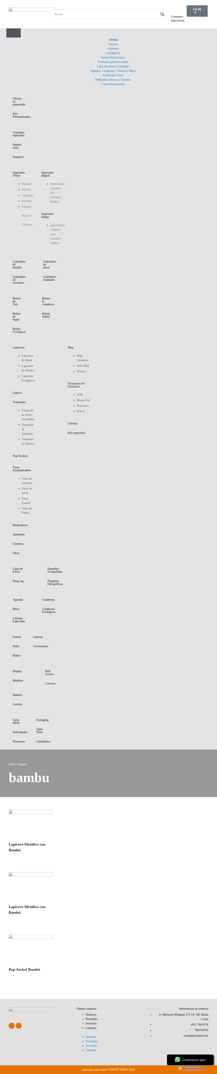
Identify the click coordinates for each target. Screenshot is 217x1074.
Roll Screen (49, 673)
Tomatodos (19, 402)
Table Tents (39, 731)
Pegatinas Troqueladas (54, 570)
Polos (16, 646)
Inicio (12, 764)
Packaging (42, 720)
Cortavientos (40, 646)
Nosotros (91, 1014)
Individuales (20, 732)
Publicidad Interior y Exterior (113, 79)
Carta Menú (16, 721)
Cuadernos (48, 599)
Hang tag (18, 581)
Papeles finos (17, 146)
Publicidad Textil (113, 75)
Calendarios (113, 53)
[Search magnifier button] (162, 14)
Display (17, 671)
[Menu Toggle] (13, 32)
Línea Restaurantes (113, 84)
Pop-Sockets (20, 456)
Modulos (18, 680)
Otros (16, 553)
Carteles (17, 704)
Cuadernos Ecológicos (48, 610)
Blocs (16, 609)
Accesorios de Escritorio (76, 385)
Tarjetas (113, 44)
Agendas (18, 599)
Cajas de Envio (18, 570)
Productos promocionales (113, 62)
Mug (70, 347)
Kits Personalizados (21, 115)
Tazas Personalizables (22, 469)
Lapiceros (18, 347)
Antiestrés (19, 534)
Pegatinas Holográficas (55, 582)
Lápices (17, 392)
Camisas (38, 637)
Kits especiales (76, 432)
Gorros (17, 637)
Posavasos (19, 741)
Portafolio (92, 1019)
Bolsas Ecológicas (19, 330)
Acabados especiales (18, 134)
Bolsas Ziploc (46, 315)
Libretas (73, 423)
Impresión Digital (47, 174)
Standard (18, 157)
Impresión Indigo (47, 215)
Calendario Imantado (49, 278)
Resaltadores (20, 525)
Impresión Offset (19, 174)
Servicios (91, 1023)
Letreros (50, 683)
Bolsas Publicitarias (113, 57)
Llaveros (18, 543)
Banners (17, 695)
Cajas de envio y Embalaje (113, 66)
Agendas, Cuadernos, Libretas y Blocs (113, 70)
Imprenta (113, 48)
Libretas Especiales (19, 620)
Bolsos (17, 655)
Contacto (91, 1028)
